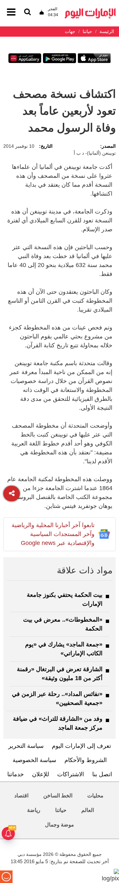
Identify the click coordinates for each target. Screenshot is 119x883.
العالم (87, 810)
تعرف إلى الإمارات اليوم (81, 746)
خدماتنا (15, 774)
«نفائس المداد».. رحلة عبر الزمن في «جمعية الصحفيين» (57, 698)
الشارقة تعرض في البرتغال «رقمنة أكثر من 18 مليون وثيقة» (59, 673)
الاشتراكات (70, 774)
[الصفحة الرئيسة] (90, 10)
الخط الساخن (57, 795)
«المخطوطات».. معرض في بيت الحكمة (62, 624)
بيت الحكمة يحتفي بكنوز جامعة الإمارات (64, 599)
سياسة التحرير (26, 746)
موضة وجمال (59, 824)
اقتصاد (21, 795)
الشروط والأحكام (85, 760)
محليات (95, 795)
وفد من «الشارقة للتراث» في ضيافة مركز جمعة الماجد (57, 723)
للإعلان (40, 774)
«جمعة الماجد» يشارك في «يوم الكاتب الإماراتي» (63, 649)
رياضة (33, 810)
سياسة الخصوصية (34, 760)
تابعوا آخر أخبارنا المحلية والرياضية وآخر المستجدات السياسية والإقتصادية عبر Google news (53, 534)
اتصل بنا (102, 774)
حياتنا (60, 810)
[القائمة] (27, 12)
